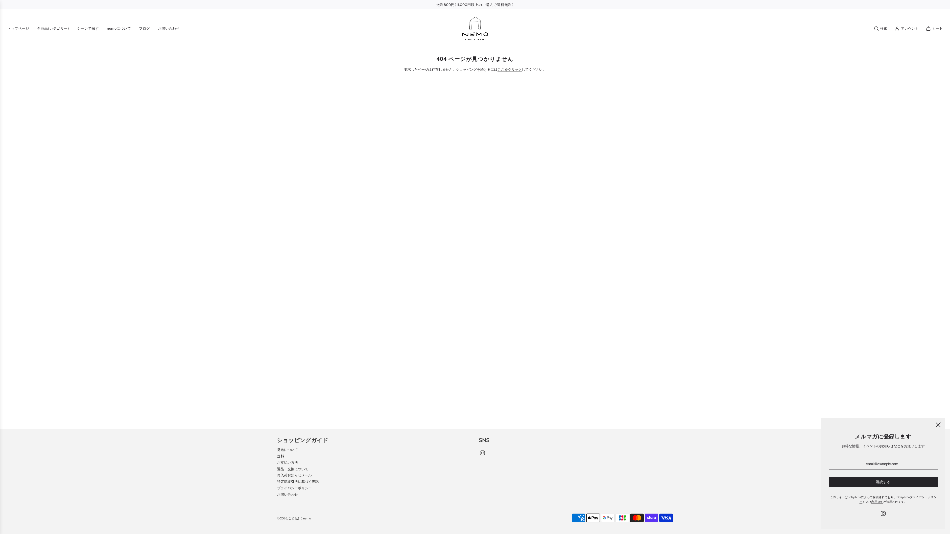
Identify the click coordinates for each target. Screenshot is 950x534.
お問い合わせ (287, 494)
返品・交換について (292, 469)
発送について (287, 449)
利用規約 (877, 502)
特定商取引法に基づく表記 (298, 481)
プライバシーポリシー (294, 488)
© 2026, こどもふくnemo (294, 518)
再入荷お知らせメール (294, 475)
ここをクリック (510, 69)
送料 (280, 456)
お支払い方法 (287, 462)
